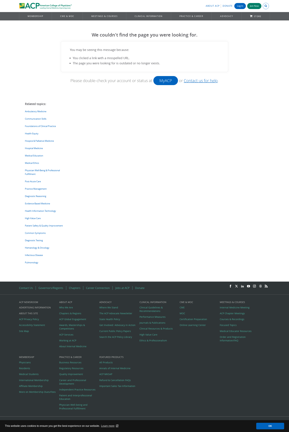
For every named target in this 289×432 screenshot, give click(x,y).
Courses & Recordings (232, 319)
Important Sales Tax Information (117, 386)
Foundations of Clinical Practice (40, 126)
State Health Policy (109, 319)
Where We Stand (108, 307)
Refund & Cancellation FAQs (115, 380)
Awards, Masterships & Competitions (72, 326)
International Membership (34, 380)
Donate (228, 6)
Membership (35, 16)
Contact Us (26, 288)
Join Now (254, 6)
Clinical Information (148, 16)
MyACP (165, 80)
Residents (24, 368)
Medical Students (29, 374)
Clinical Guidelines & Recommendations (151, 309)
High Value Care (33, 218)
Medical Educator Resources (236, 331)
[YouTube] (248, 286)
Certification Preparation (193, 319)
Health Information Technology (40, 211)
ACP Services (66, 334)
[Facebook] (230, 286)
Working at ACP (67, 340)
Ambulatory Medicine (35, 111)
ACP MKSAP (105, 374)
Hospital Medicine (34, 148)
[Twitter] (236, 286)
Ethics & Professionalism (153, 340)
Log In (240, 6)
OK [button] (270, 426)
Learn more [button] (108, 425)
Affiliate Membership (31, 386)
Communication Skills (35, 118)
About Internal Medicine (72, 346)
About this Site (28, 313)
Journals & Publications (152, 322)
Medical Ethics (32, 163)
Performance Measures (152, 316)
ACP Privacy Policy (29, 319)
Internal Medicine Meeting (235, 307)
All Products (106, 362)
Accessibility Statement (32, 325)
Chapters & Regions (70, 313)
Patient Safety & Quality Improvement (44, 225)
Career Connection (98, 288)
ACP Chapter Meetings (232, 313)
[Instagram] (254, 286)
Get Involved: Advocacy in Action (117, 325)
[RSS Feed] (266, 286)
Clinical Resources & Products (156, 328)
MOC (182, 313)
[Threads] (260, 286)
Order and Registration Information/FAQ (233, 338)
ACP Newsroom (28, 302)
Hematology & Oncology (37, 247)
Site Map (24, 331)
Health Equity (31, 133)
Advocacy (226, 16)
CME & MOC (67, 16)
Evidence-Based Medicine (37, 203)
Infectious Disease (34, 255)
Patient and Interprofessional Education (75, 397)
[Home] (45, 6)
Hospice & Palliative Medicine (39, 141)
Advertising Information (35, 307)
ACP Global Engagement (72, 319)
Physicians (25, 362)
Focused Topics (228, 325)
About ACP (213, 6)
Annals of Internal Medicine (114, 368)
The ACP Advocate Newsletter (115, 313)
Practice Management (36, 188)
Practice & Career (191, 16)
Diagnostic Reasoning (35, 196)
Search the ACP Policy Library (115, 337)
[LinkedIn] (242, 286)
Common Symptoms (35, 233)
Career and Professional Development (72, 382)
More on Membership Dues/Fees (37, 391)
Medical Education (34, 155)
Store (257, 16)
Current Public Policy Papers (115, 331)
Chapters (74, 288)
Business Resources (70, 362)
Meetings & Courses (104, 16)
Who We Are (66, 307)
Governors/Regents (50, 288)
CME (182, 307)
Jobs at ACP (122, 288)
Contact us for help (201, 80)
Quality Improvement (71, 374)
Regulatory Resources (71, 368)
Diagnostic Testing (34, 240)
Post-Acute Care (33, 181)
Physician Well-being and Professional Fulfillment (73, 406)
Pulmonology (31, 262)
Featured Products (111, 357)
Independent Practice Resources (77, 389)
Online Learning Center (193, 325)
